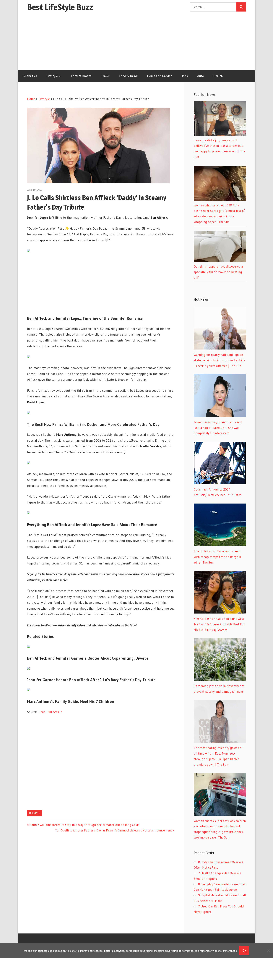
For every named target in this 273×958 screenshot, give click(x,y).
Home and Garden (159, 76)
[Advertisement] (136, 42)
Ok (244, 950)
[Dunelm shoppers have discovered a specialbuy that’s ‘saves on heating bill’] (220, 261)
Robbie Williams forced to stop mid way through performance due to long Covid (84, 825)
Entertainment (81, 76)
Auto (200, 76)
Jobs (185, 76)
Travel (105, 76)
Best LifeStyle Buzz (60, 7)
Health (218, 76)
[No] (268, 950)
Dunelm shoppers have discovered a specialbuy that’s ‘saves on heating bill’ (218, 271)
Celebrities (29, 76)
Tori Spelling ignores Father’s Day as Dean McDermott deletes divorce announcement (113, 830)
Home (31, 99)
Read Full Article (50, 712)
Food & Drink (128, 76)
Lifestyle (52, 76)
